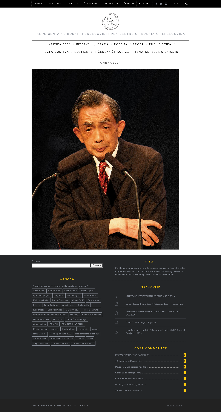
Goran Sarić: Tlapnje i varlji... (129, 372)
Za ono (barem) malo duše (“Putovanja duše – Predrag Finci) (155, 304)
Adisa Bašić (38, 290)
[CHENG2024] (105, 248)
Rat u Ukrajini (39, 333)
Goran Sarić (78, 300)
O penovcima (39, 324)
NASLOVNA (55, 4)
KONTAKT (144, 4)
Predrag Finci (68, 329)
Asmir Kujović (87, 290)
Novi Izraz (83, 52)
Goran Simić (93, 300)
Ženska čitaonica (113, 52)
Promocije (83, 329)
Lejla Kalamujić (55, 310)
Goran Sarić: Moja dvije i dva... (129, 378)
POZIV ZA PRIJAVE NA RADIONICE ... (133, 355)
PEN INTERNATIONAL (72, 324)
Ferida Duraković (60, 300)
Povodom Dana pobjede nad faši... (131, 367)
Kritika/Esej (60, 44)
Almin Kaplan (70, 290)
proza (95, 329)
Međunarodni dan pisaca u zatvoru (49, 314)
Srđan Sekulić (39, 338)
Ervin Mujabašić (40, 300)
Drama (103, 44)
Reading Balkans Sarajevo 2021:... (131, 384)
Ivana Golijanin (51, 305)
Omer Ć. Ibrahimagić (76, 319)
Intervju (84, 44)
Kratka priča (83, 305)
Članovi (129, 4)
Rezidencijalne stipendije (87, 333)
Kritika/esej (38, 310)
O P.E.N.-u (73, 4)
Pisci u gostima (55, 52)
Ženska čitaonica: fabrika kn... (129, 390)
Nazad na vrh (174, 405)
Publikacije (110, 4)
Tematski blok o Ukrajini (157, 52)
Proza (138, 44)
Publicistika (160, 44)
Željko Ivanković (40, 343)
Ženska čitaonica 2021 (83, 343)
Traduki (80, 338)
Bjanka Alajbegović (42, 295)
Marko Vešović (73, 310)
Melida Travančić (91, 310)
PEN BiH (54, 324)
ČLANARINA (91, 4)
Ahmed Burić (54, 290)
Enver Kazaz (90, 295)
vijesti (90, 338)
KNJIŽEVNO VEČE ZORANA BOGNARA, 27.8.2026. (150, 296)
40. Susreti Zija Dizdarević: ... (129, 361)
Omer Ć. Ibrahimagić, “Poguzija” (141, 322)
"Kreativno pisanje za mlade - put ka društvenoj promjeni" (60, 286)
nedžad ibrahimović (91, 314)
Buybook (59, 295)
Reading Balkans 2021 (60, 333)
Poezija (120, 44)
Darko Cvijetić (73, 295)
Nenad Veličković (41, 319)
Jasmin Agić (68, 305)
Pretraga (36, 261)
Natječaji (74, 314)
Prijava (39, 4)
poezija (54, 329)
